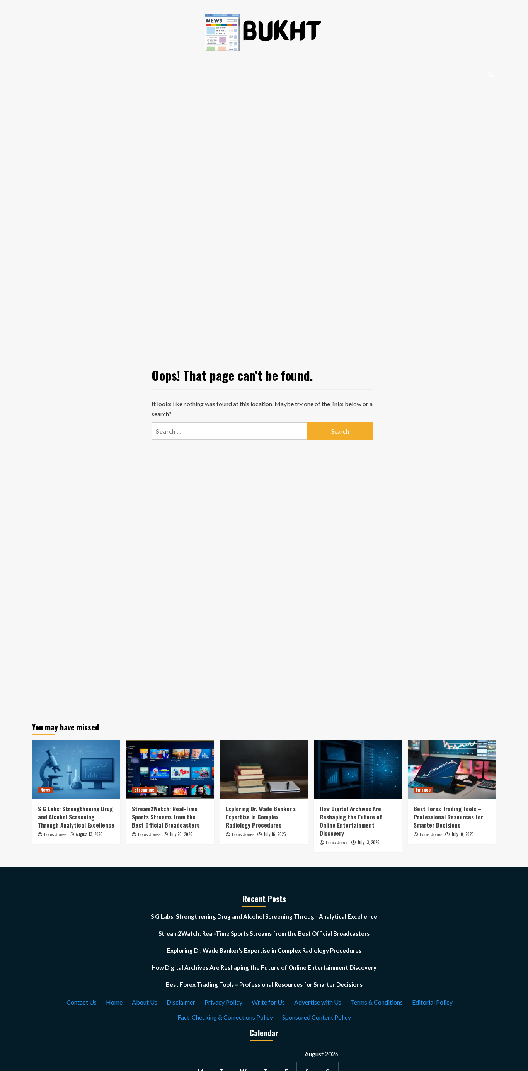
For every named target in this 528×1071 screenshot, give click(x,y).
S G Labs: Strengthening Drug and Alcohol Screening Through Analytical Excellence (76, 816)
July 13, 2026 (369, 842)
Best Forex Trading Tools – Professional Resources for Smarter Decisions (448, 816)
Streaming (144, 790)
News (45, 790)
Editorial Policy (432, 1002)
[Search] (491, 74)
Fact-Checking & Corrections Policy (225, 1017)
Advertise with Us (317, 1002)
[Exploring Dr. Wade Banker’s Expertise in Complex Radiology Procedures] (264, 769)
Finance (423, 790)
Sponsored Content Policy (316, 1017)
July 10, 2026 (462, 834)
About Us (144, 1002)
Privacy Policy (223, 1002)
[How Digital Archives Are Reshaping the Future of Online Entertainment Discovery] (358, 769)
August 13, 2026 (89, 834)
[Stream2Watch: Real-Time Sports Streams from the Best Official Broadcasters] (170, 769)
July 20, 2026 (181, 834)
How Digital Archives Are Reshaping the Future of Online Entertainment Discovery (351, 820)
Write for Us (268, 1002)
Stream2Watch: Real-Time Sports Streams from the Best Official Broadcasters (165, 816)
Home (114, 1002)
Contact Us (81, 1002)
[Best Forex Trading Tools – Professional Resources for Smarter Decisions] (452, 769)
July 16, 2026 (275, 834)
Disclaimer (181, 1002)
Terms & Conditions (377, 1002)
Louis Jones (55, 834)
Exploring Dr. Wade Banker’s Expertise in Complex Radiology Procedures (261, 816)
